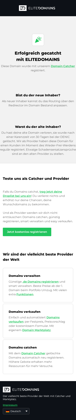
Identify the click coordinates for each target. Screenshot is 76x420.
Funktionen (24, 294)
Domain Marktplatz (36, 330)
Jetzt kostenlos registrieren (27, 232)
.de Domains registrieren (40, 281)
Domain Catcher (63, 66)
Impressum (10, 405)
